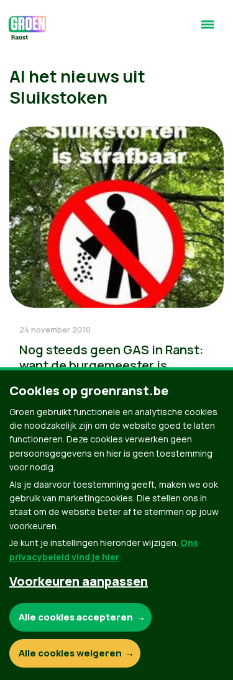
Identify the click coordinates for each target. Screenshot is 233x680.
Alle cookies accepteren (76, 617)
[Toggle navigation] (207, 30)
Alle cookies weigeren (70, 653)
